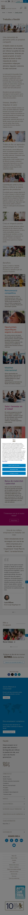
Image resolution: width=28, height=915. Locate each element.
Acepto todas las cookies (14, 465)
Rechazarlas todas (14, 469)
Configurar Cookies (14, 473)
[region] (14, 457)
